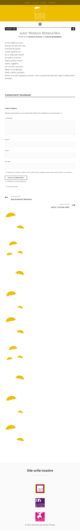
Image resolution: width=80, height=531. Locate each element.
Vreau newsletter (12, 186)
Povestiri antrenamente (53, 37)
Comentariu (8, 118)
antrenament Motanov (21, 198)
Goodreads (52, 2)
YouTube (43, 2)
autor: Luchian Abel (60, 206)
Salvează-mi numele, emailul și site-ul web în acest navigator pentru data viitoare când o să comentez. (39, 172)
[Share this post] (73, 28)
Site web (7, 161)
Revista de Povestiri (35, 37)
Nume (7, 140)
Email (7, 150)
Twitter (35, 2)
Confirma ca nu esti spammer (16, 181)
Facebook (27, 2)
